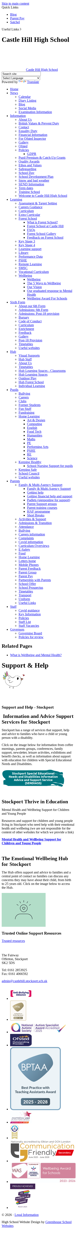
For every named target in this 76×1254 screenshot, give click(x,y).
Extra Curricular (29, 214)
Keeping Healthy (30, 462)
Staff (13, 606)
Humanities (34, 435)
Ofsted (23, 146)
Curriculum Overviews (34, 546)
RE (29, 454)
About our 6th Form (32, 306)
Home (14, 89)
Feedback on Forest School (45, 237)
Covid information (31, 542)
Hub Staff (25, 359)
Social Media (27, 108)
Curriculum (26, 211)
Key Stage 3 (27, 241)
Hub (13, 351)
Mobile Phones (29, 565)
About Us (25, 119)
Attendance (26, 526)
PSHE (23, 260)
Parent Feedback (30, 568)
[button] (20, 29)
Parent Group (28, 572)
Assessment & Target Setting (38, 203)
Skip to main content (15, 3)
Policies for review (31, 637)
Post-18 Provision (30, 340)
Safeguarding (27, 169)
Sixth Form (17, 302)
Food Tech (34, 431)
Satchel (15, 22)
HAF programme (38, 511)
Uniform (24, 599)
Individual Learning (32, 386)
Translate (33, 82)
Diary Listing (27, 100)
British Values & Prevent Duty (39, 123)
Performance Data (31, 256)
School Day (26, 173)
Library (23, 253)
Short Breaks (35, 515)
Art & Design (36, 420)
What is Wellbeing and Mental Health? (36, 655)
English (32, 428)
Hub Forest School (31, 382)
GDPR (31, 154)
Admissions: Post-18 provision (39, 313)
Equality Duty (28, 131)
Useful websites (29, 348)
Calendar (25, 97)
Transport (25, 595)
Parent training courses (42, 507)
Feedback (25, 332)
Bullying (24, 393)
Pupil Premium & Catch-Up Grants (42, 157)
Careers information (32, 534)
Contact (24, 127)
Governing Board (30, 633)
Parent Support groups (42, 504)
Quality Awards (29, 161)
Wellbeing (25, 275)
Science (32, 458)
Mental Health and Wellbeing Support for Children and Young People (31, 841)
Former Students (30, 405)
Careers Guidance (30, 207)
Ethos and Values (30, 165)
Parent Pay (17, 18)
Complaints (26, 538)
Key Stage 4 (27, 245)
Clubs (22, 401)
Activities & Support (32, 519)
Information (18, 116)
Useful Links (27, 603)
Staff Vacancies (29, 625)
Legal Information (27, 1215)
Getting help (35, 492)
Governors (17, 629)
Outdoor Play (28, 378)
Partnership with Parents (35, 580)
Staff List (25, 622)
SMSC (23, 268)
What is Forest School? (42, 222)
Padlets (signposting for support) (48, 500)
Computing (34, 424)
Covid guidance (29, 610)
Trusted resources (13, 941)
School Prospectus (31, 587)
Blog (13, 14)
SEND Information (31, 184)
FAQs (31, 230)
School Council (29, 473)
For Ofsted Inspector (32, 138)
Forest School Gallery (41, 233)
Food (22, 553)
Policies (24, 150)
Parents (15, 481)
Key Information (30, 614)
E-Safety (24, 549)
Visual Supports (29, 355)
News (14, 93)
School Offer (27, 584)
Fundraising (26, 412)
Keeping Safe (28, 469)
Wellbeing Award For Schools (47, 298)
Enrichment (26, 329)
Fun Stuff (25, 409)
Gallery (23, 142)
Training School (29, 192)
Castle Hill (42, 69)
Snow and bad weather (34, 180)
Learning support (30, 249)
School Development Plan (36, 176)
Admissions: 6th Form (33, 310)
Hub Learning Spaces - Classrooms (42, 370)
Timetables (26, 344)
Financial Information (33, 135)
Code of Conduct (30, 321)
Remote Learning (30, 264)
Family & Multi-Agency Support (40, 485)
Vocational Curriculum (34, 272)
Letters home (27, 561)
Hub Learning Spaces (33, 374)
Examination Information (35, 112)
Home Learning (29, 416)
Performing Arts (37, 447)
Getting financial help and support (49, 496)
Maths (31, 439)
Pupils (14, 390)
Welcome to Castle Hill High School (43, 195)
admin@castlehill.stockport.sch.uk (24, 981)
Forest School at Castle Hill (45, 226)
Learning (16, 199)
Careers (24, 397)
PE (29, 443)
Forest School (28, 218)
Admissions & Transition (35, 523)
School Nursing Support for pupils (50, 466)
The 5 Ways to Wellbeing (44, 283)
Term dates (26, 188)
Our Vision (34, 287)
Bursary (24, 317)
